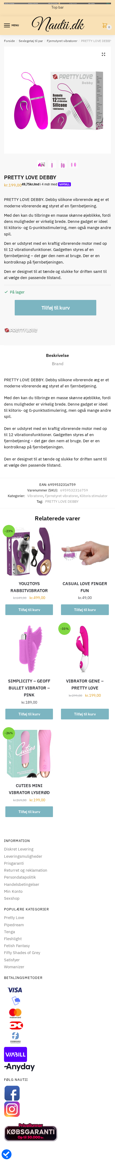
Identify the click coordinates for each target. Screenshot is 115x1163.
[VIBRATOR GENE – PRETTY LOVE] (85, 649)
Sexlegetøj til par (31, 41)
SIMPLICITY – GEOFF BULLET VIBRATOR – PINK (29, 687)
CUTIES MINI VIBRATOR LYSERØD (29, 789)
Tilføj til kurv (55, 307)
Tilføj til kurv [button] (29, 609)
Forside (9, 41)
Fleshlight (13, 938)
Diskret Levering (18, 849)
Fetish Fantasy (17, 945)
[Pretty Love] (21, 330)
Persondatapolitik (20, 877)
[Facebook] (57, 1093)
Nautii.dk (57, 26)
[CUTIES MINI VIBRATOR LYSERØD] (29, 753)
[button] (103, 54)
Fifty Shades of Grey (22, 952)
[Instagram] (57, 1109)
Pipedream (14, 924)
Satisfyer (12, 959)
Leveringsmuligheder (23, 856)
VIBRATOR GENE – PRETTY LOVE (84, 684)
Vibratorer (35, 496)
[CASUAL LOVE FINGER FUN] (85, 551)
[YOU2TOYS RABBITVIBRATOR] (29, 551)
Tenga (9, 931)
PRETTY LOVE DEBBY (62, 501)
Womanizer (14, 966)
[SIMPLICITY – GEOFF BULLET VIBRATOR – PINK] (29, 649)
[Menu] (7, 26)
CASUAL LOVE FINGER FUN (85, 587)
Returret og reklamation (25, 870)
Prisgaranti (14, 863)
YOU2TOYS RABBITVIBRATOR (29, 587)
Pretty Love (14, 917)
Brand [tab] (57, 363)
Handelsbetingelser (21, 884)
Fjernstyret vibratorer (62, 41)
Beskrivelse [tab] (57, 355)
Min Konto (13, 891)
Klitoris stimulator (94, 496)
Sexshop (12, 898)
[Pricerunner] (57, 1132)
